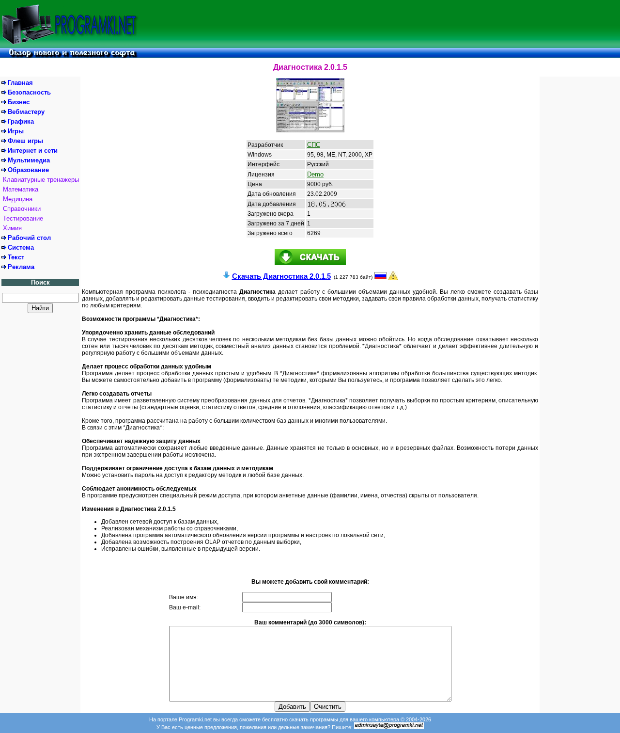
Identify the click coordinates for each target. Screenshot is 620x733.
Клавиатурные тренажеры (41, 179)
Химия (12, 228)
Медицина (17, 199)
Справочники (22, 208)
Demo (315, 174)
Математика (20, 189)
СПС (313, 144)
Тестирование (23, 218)
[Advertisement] (380, 24)
